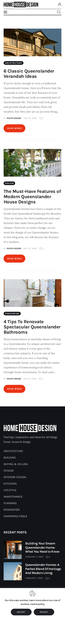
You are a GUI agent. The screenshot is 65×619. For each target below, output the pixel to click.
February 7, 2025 (34, 578)
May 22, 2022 (30, 118)
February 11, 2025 (34, 556)
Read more (14, 128)
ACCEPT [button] (21, 612)
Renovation (12, 313)
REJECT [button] (44, 612)
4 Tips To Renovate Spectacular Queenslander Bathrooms (32, 327)
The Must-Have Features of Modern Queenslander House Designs (32, 197)
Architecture (13, 63)
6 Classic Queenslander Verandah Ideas (29, 73)
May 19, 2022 (29, 378)
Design (9, 183)
